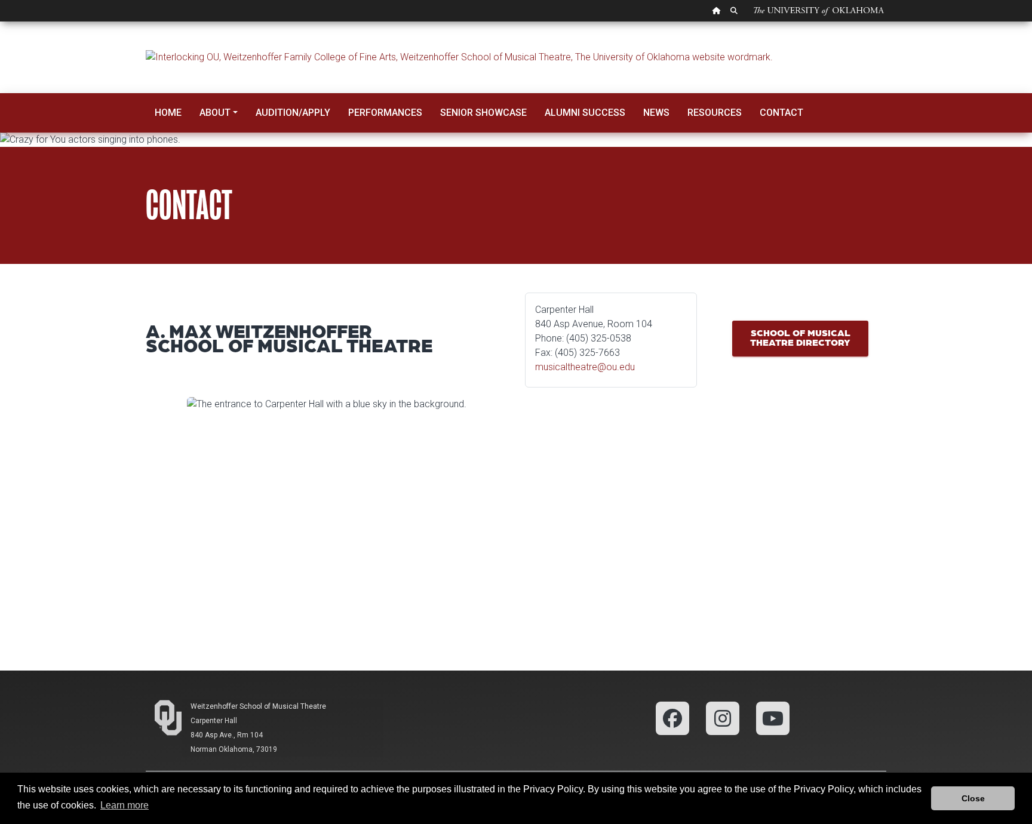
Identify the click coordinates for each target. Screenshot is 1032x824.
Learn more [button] (124, 805)
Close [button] (973, 798)
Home (168, 112)
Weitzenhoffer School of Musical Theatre (258, 706)
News (656, 112)
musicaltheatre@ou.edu (585, 367)
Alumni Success (585, 112)
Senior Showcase (483, 112)
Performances (385, 112)
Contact (781, 112)
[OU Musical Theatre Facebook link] (672, 717)
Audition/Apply (293, 112)
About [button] (215, 112)
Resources (714, 112)
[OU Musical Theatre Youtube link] (773, 717)
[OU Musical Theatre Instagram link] (723, 717)
